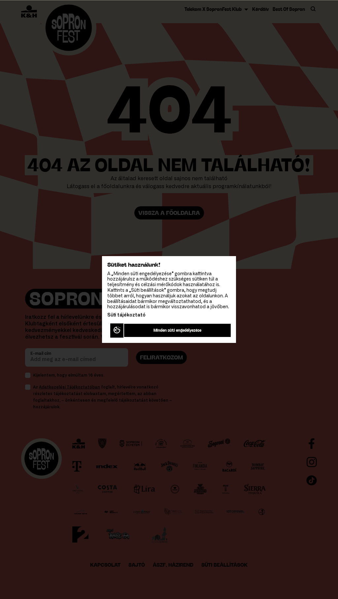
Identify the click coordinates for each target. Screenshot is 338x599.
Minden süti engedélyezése (177, 330)
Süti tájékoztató (126, 315)
